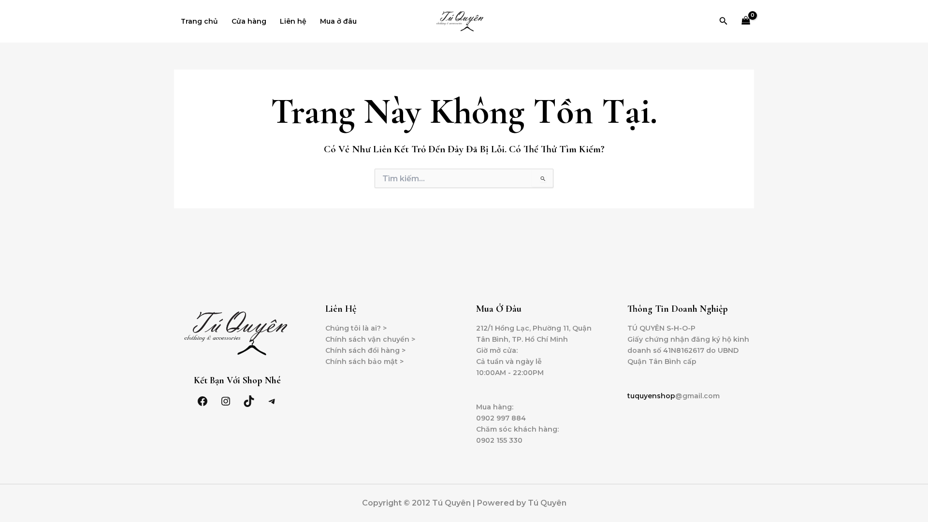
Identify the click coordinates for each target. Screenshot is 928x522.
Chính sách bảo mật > (364, 361)
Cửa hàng (249, 21)
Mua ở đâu (338, 21)
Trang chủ (199, 21)
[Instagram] (226, 401)
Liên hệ (293, 21)
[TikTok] (249, 401)
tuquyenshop (651, 396)
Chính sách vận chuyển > (370, 339)
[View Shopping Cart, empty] (746, 21)
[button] (723, 21)
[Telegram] (272, 401)
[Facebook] (202, 401)
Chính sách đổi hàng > (365, 350)
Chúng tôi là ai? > (356, 328)
